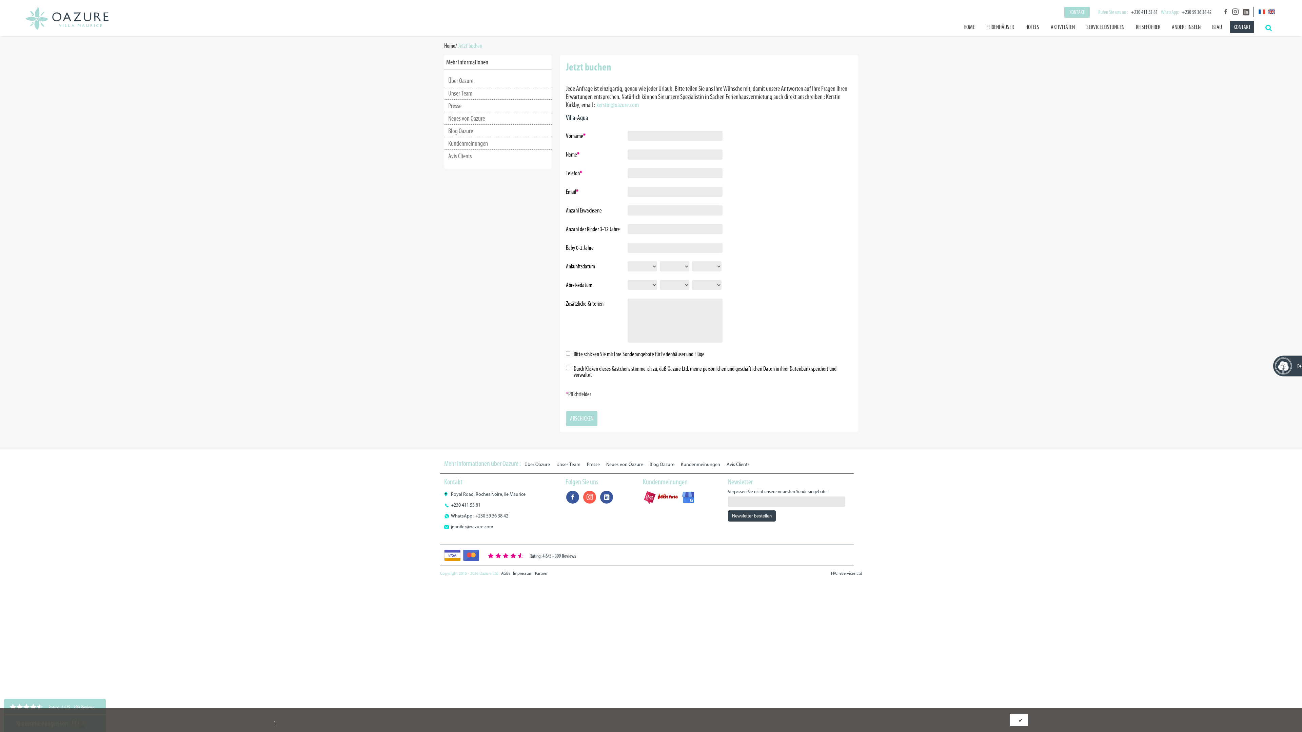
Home (969, 27)
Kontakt (1077, 12)
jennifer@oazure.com (472, 527)
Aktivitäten (1063, 27)
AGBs (505, 573)
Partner (541, 573)
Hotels (1032, 27)
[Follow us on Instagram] (1235, 12)
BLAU (1217, 27)
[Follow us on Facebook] (1225, 12)
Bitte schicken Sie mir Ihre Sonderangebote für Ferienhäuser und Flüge (639, 354)
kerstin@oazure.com (617, 105)
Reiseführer (1148, 27)
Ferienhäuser (1000, 27)
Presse (454, 105)
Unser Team (460, 93)
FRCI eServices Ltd (846, 573)
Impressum (522, 573)
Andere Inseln (1186, 27)
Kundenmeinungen (468, 143)
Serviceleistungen (1105, 27)
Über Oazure (460, 80)
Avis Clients (460, 156)
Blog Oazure (460, 131)
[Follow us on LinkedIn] (1245, 12)
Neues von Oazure (466, 118)
